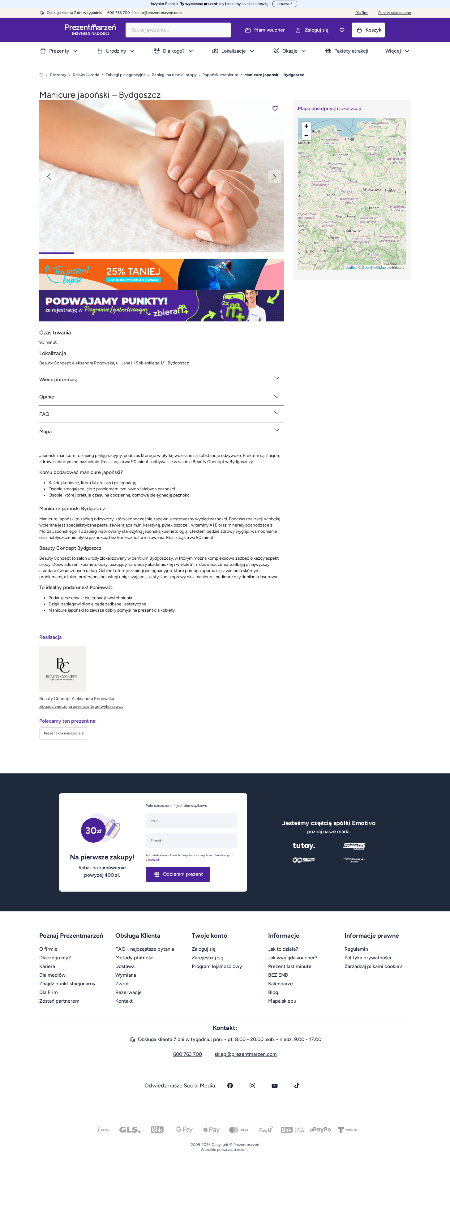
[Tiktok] (297, 1085)
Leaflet (350, 267)
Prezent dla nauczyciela (64, 733)
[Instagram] (252, 1085)
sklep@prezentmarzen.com (158, 13)
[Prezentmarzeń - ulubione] (342, 30)
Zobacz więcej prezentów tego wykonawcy (81, 706)
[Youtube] (274, 1085)
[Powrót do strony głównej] (41, 74)
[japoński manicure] (161, 176)
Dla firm (361, 13)
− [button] (306, 135)
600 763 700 (187, 1054)
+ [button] (306, 126)
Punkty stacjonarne (394, 13)
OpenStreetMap (374, 267)
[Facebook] (230, 1085)
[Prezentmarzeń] (90, 30)
